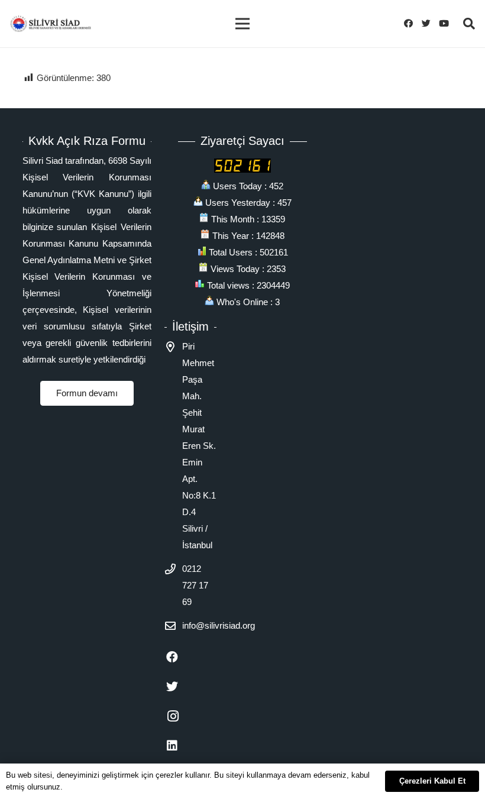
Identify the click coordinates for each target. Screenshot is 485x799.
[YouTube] (447, 24)
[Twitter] (429, 24)
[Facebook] (412, 24)
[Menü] (242, 23)
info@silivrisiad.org (218, 625)
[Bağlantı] (50, 24)
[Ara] (469, 23)
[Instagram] (179, 716)
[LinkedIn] (179, 746)
